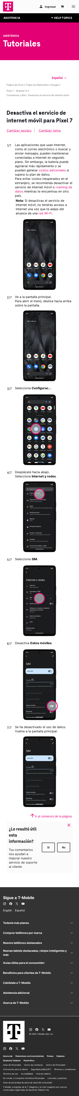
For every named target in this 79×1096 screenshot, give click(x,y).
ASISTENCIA (11, 17)
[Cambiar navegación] (64, 17)
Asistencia (11, 35)
